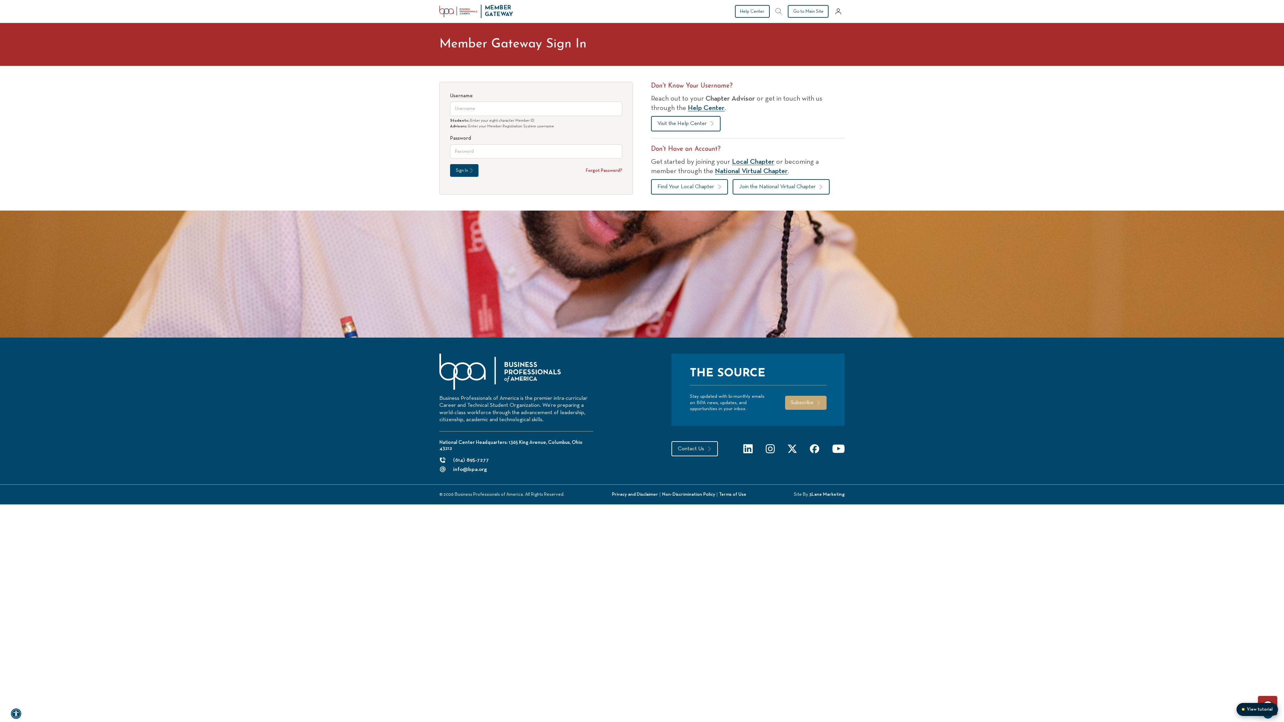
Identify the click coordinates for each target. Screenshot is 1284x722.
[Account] (838, 11)
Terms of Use (732, 494)
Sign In (462, 170)
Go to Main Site (808, 11)
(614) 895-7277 (471, 460)
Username (461, 95)
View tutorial (1260, 709)
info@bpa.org (470, 469)
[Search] (778, 11)
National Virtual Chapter (751, 171)
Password (460, 138)
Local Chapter (753, 161)
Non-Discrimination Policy (688, 494)
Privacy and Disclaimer (635, 494)
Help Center (752, 11)
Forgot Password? (604, 170)
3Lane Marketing (827, 494)
